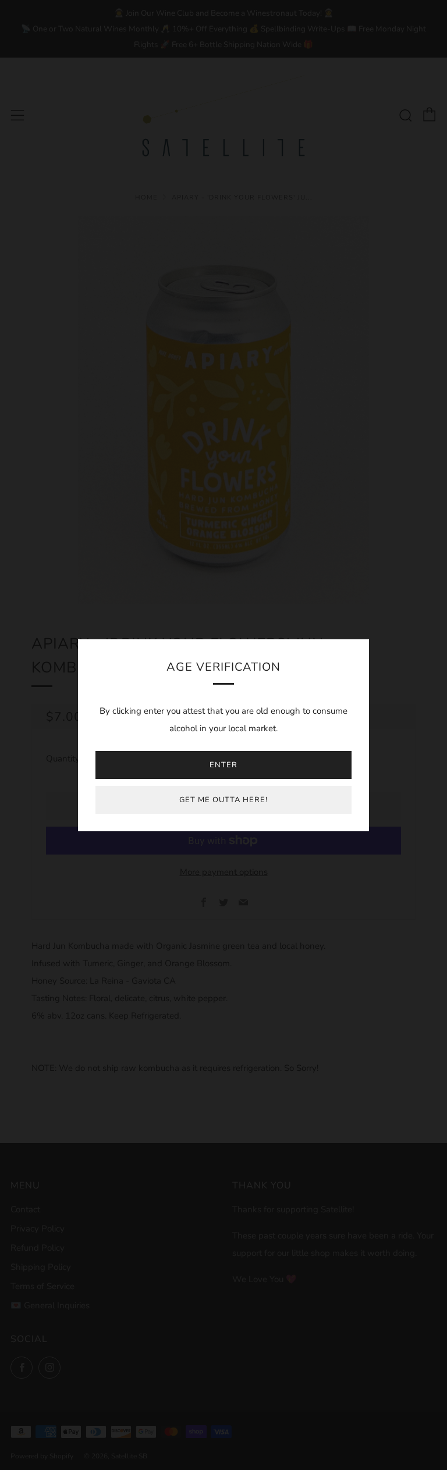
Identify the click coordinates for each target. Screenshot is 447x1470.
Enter (223, 765)
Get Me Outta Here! (223, 800)
